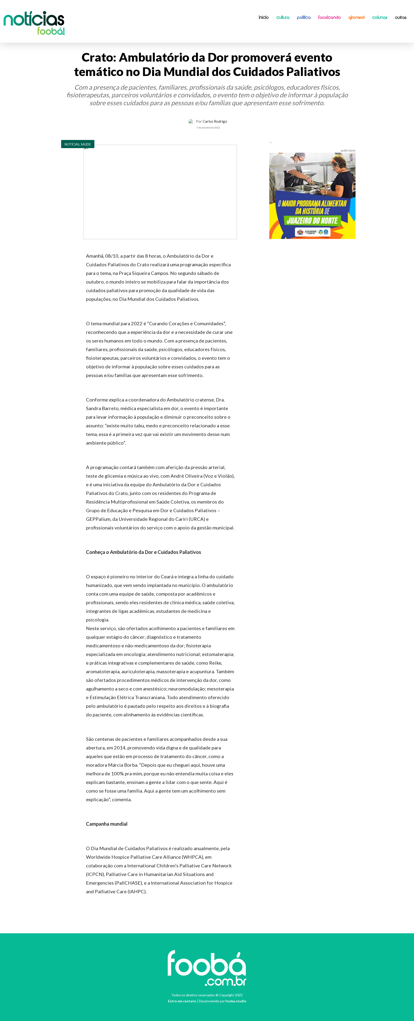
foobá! (51, 32)
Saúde (86, 144)
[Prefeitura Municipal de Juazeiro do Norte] (312, 195)
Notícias (34, 20)
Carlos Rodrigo (215, 121)
